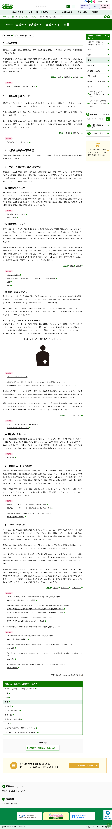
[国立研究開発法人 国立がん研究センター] (29, 816)
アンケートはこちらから (84, 765)
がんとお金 (11, 648)
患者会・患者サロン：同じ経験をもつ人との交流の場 (26, 621)
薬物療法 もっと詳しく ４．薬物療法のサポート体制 (26, 505)
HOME (4, 17)
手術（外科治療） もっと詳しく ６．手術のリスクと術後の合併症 (31, 278)
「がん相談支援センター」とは (18, 142)
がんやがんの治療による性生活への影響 (21, 600)
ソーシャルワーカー (74, 415)
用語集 (53, 77)
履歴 (78, 675)
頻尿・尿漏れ (11, 218)
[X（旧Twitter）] (88, 1)
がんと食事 (11, 457)
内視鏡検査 (77, 77)
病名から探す (12, 17)
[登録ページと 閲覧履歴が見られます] (105, 16)
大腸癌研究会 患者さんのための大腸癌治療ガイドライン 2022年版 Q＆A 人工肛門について (41, 385)
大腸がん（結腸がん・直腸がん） (27, 17)
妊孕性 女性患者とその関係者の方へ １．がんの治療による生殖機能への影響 (35, 612)
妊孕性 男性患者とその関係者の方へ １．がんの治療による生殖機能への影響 (35, 609)
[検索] (68, 6)
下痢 (8, 282)
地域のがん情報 (12, 668)
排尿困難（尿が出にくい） (16, 214)
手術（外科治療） (13, 275)
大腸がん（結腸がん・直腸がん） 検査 (21, 86)
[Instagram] (94, 1)
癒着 (72, 266)
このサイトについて (103, 1)
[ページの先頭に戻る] (109, 825)
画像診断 (67, 77)
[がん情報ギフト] (56, 816)
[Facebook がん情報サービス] (82, 816)
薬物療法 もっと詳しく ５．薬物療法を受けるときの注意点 (29, 508)
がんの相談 (11, 659)
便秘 (8, 285)
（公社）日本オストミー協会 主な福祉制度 (22, 424)
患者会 (68, 133)
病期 (59, 77)
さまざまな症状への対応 (15, 517)
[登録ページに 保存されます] (108, 16)
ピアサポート (76, 588)
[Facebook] (86, 1)
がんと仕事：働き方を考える (17, 639)
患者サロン (77, 133)
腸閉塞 (78, 266)
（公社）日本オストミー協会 (17, 377)
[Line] (91, 1)
